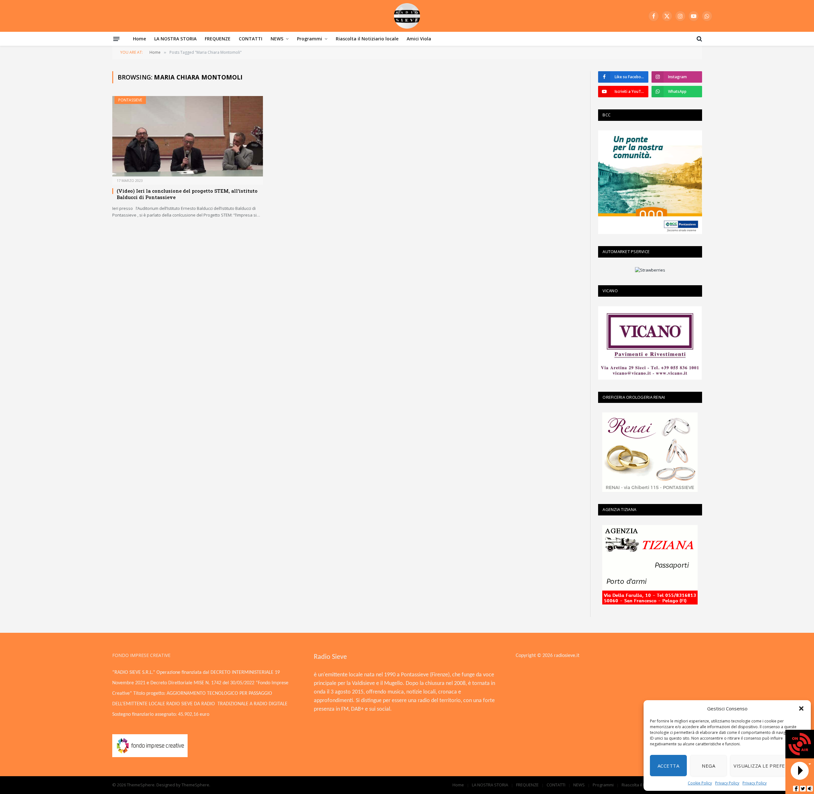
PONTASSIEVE (130, 100)
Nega (708, 766)
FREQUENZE (218, 39)
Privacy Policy (727, 783)
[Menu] (116, 39)
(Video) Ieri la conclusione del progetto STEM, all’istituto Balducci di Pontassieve (187, 194)
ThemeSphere (195, 785)
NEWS (277, 39)
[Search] (698, 38)
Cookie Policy (700, 783)
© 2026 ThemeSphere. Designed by (147, 785)
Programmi (309, 39)
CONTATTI (250, 39)
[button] (801, 708)
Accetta (668, 766)
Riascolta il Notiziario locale (367, 39)
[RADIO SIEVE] (407, 16)
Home (139, 39)
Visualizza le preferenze (767, 766)
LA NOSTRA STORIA (175, 39)
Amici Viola (419, 39)
